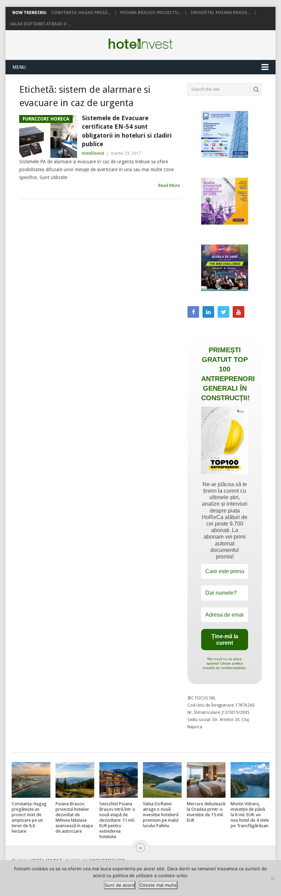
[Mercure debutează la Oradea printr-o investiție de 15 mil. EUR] (206, 780)
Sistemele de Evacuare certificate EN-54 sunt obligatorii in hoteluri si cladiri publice (127, 131)
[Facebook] (193, 312)
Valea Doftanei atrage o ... (40, 24)
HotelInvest (93, 153)
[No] (272, 878)
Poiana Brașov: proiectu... (150, 12)
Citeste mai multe (158, 885)
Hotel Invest (140, 44)
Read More (169, 185)
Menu (19, 67)
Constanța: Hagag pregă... (81, 12)
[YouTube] (238, 312)
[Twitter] (223, 312)
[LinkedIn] (208, 312)
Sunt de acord (120, 885)
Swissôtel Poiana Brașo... (221, 12)
